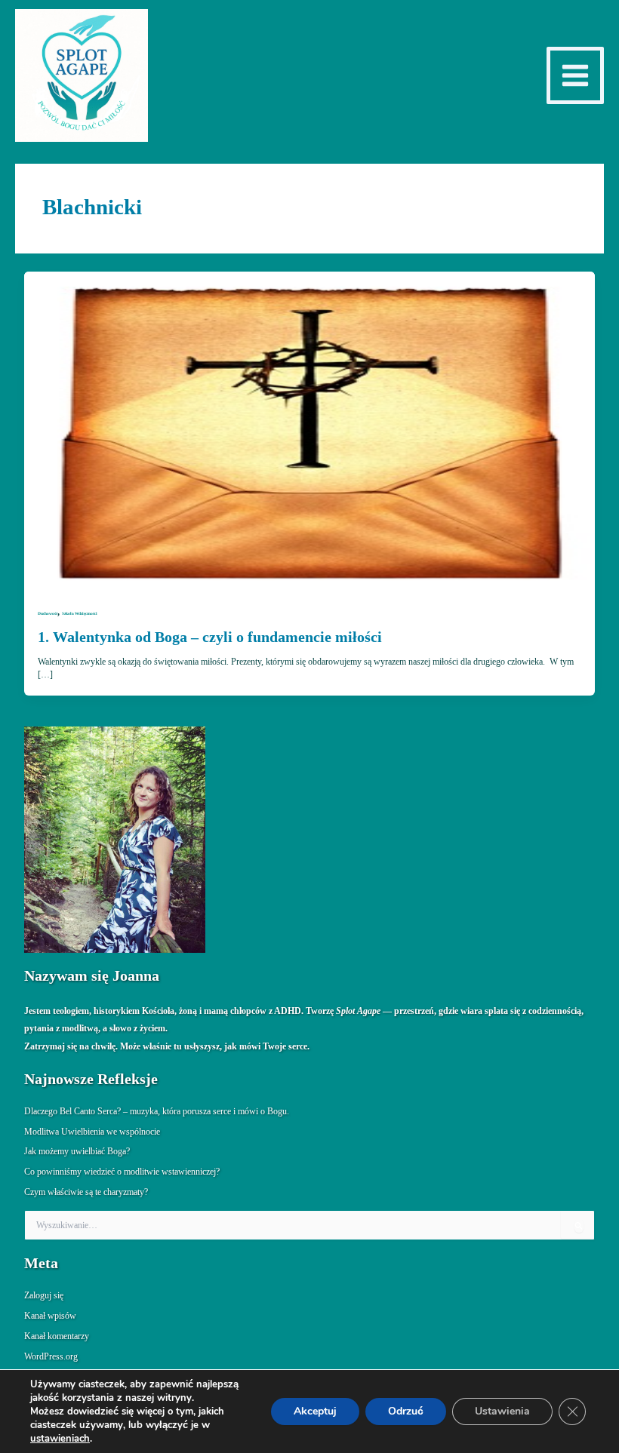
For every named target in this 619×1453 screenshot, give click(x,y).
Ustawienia (502, 1411)
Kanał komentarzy (56, 1336)
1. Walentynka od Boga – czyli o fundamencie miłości (210, 636)
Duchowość (47, 613)
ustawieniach (60, 1438)
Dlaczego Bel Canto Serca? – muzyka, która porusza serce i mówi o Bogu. (156, 1111)
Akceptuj (315, 1411)
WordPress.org (51, 1356)
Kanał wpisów (50, 1315)
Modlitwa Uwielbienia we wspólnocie (92, 1131)
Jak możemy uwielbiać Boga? (77, 1151)
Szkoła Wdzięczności (79, 613)
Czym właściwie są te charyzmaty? (86, 1192)
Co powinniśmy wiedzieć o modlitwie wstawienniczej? (122, 1171)
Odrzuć (405, 1411)
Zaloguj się (43, 1295)
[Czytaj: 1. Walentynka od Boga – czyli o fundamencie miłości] (309, 431)
